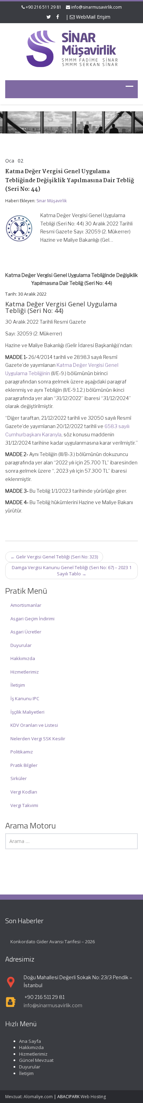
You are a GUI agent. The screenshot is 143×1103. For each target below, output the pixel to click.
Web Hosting (93, 1097)
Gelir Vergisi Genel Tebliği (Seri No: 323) (54, 557)
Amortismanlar (25, 605)
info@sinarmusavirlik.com (96, 7)
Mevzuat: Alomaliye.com (29, 1097)
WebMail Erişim (92, 16)
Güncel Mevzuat (36, 1060)
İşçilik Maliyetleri (27, 712)
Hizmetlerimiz (24, 672)
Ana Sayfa (30, 1041)
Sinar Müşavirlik (51, 201)
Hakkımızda (22, 658)
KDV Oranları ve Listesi (34, 725)
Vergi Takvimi (24, 805)
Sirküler (18, 778)
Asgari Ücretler (25, 632)
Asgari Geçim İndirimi (32, 618)
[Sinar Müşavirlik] (71, 48)
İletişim (17, 685)
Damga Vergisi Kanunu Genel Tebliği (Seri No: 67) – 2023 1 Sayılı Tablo (72, 570)
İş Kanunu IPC (24, 698)
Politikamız (21, 752)
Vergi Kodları (23, 792)
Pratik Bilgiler (23, 765)
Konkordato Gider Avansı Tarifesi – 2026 (52, 941)
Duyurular (21, 645)
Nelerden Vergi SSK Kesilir (37, 738)
